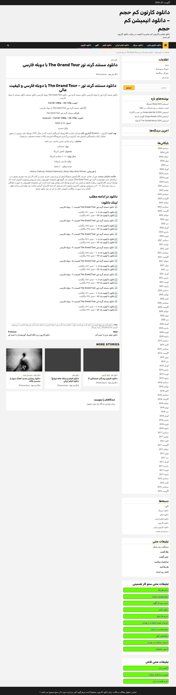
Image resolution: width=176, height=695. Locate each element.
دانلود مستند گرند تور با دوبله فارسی (58, 325)
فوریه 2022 (164, 236)
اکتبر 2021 (164, 248)
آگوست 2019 (163, 353)
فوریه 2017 (164, 470)
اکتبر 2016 (164, 483)
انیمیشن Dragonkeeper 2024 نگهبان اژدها (152, 116)
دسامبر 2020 (163, 290)
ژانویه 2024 (164, 182)
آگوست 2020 (163, 307)
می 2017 (165, 458)
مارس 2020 (164, 328)
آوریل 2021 (164, 274)
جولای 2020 (164, 311)
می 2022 (165, 223)
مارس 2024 (164, 173)
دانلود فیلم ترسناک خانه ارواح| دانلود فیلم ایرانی (65, 379)
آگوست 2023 (163, 198)
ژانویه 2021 (164, 286)
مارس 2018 (164, 420)
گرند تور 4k (96, 327)
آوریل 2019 (164, 366)
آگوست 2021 (163, 257)
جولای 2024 (164, 157)
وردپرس (165, 77)
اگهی (97, 45)
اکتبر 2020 (164, 299)
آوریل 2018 (164, 416)
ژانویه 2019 (164, 378)
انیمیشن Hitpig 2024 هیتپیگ (157, 104)
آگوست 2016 (163, 491)
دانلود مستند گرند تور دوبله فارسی (32, 325)
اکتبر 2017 (164, 441)
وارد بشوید (91, 404)
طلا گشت (164, 552)
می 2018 (165, 411)
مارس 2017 (164, 466)
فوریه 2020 (164, 332)
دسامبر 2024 (163, 148)
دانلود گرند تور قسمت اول (82, 325)
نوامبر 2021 (164, 244)
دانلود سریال (138, 45)
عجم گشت (164, 557)
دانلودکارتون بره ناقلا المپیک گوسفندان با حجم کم (29, 333)
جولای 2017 (164, 449)
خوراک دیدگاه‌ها (162, 73)
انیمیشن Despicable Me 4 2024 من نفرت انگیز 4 (149, 112)
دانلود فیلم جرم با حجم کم (106, 333)
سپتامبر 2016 (163, 487)
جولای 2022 (164, 215)
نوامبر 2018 (164, 386)
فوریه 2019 (164, 374)
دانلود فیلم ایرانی (122, 45)
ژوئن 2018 (164, 407)
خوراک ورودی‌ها (162, 69)
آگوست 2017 (163, 445)
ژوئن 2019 (164, 357)
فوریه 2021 (164, 282)
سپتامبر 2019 (163, 349)
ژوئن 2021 (164, 265)
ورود (167, 65)
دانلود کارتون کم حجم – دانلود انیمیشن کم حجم (144, 20)
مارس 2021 (164, 278)
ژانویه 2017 (164, 474)
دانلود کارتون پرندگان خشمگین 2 (103, 378)
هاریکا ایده (164, 567)
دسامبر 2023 (163, 186)
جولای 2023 (164, 202)
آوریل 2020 (164, 324)
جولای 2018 (164, 403)
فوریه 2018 (164, 424)
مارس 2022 (164, 232)
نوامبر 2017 (164, 437)
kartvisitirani (102, 74)
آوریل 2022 (164, 228)
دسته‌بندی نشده (28, 375)
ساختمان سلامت (161, 562)
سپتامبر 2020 (163, 303)
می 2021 (165, 269)
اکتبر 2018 (164, 391)
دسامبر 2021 (163, 240)
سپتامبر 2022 (163, 207)
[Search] (8, 45)
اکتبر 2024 (164, 152)
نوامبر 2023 (164, 190)
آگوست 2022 (163, 211)
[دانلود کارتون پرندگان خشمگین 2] (101, 359)
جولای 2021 (164, 261)
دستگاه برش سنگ (161, 547)
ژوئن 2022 (164, 219)
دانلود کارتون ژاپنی (154, 45)
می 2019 (165, 361)
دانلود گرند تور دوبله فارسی (102, 325)
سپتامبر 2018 (163, 395)
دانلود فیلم (107, 45)
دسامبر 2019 (163, 340)
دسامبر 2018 (163, 382)
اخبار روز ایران (162, 572)
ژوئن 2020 (164, 315)
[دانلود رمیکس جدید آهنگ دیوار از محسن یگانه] (24, 359)
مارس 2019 (164, 370)
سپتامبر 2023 (163, 194)
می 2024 (165, 165)
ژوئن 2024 (164, 161)
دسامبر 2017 (163, 432)
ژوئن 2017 (164, 453)
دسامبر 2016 (163, 478)
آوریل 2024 (164, 169)
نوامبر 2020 (164, 294)
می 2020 (165, 319)
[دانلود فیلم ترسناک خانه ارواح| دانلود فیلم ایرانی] (63, 359)
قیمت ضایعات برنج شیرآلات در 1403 (154, 108)
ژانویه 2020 (164, 336)
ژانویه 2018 (164, 428)
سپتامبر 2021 (163, 253)
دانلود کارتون (86, 45)
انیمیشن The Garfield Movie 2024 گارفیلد (152, 120)
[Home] (165, 45)
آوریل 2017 (164, 462)
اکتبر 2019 (164, 345)
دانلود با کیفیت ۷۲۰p (105, 215)
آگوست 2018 (163, 399)
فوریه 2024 (164, 177)
